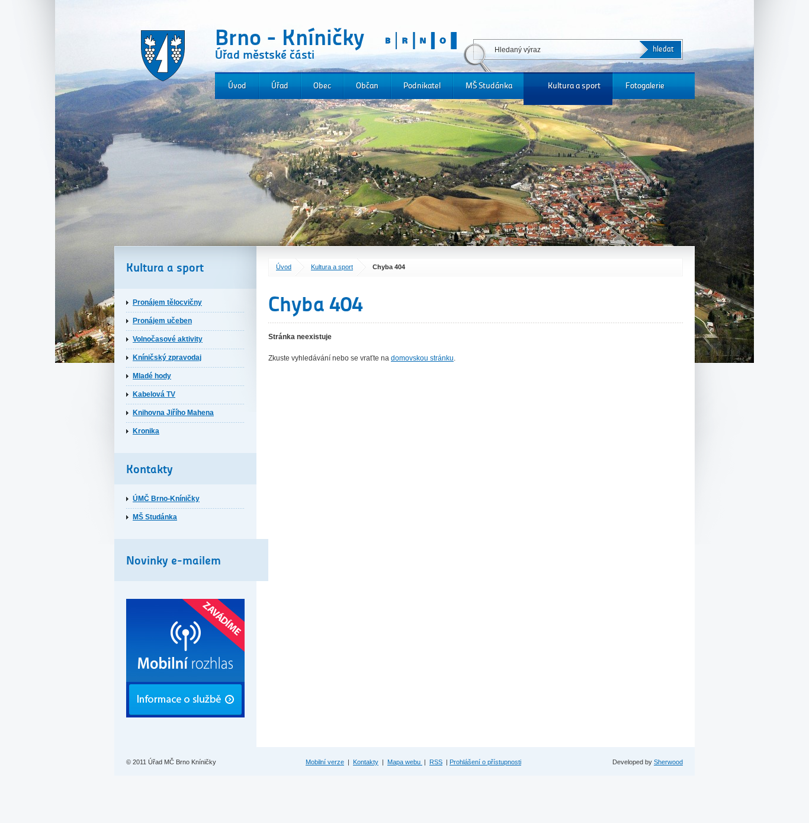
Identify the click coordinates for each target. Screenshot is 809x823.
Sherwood (668, 761)
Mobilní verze (325, 761)
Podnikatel (422, 86)
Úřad (279, 86)
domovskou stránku (422, 358)
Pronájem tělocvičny (167, 302)
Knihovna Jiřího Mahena (173, 413)
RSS (435, 761)
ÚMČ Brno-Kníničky (166, 499)
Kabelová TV (154, 394)
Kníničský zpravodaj (167, 357)
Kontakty (365, 761)
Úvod (237, 86)
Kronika (146, 431)
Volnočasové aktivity (168, 339)
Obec (322, 86)
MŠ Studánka (489, 86)
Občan (367, 86)
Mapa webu (404, 761)
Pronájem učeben (162, 321)
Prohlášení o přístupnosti (485, 761)
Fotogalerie (644, 86)
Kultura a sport (574, 86)
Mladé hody (152, 376)
